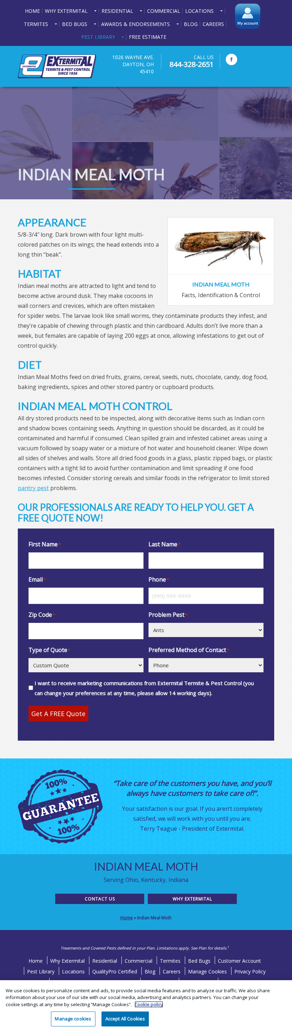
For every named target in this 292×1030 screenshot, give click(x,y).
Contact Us (100, 899)
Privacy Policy (250, 971)
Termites (170, 960)
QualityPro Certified (114, 971)
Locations (73, 971)
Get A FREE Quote (58, 713)
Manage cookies (73, 1018)
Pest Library (40, 971)
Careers (172, 971)
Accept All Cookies (125, 1018)
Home (126, 918)
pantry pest (33, 488)
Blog (150, 971)
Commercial (138, 960)
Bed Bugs (199, 960)
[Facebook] (231, 59)
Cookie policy (149, 1004)
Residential (104, 960)
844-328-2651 (192, 64)
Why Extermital (192, 899)
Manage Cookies (207, 971)
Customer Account (239, 960)
